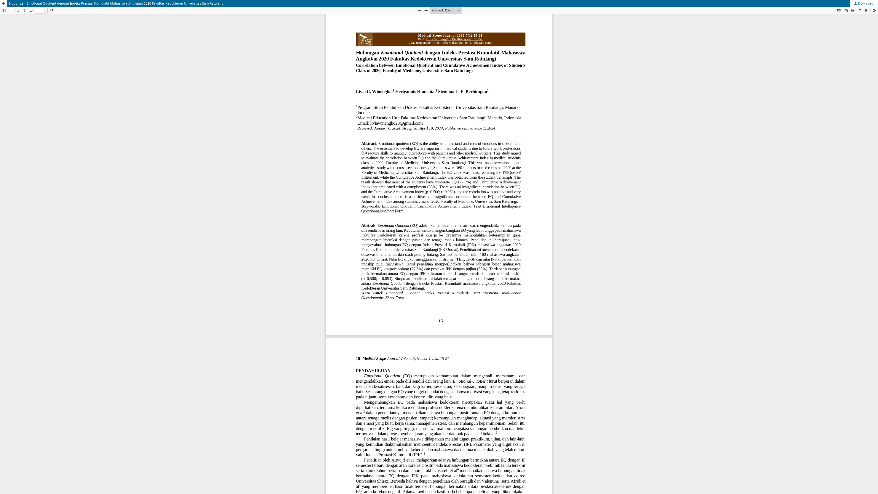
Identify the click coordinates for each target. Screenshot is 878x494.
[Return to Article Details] (3, 3)
